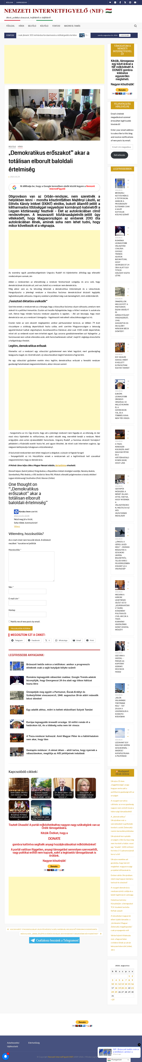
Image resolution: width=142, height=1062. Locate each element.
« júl (112, 999)
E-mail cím (14, 598)
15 (129, 984)
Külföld (44, 26)
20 (122, 988)
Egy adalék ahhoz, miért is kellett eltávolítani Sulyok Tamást (122, 362)
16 (132, 984)
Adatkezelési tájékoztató (13, 1044)
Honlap (12, 610)
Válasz (17, 526)
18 (116, 988)
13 (122, 984)
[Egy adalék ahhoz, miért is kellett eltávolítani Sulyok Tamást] (120, 347)
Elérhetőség (34, 1042)
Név (11, 587)
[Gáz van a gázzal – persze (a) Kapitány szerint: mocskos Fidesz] (120, 646)
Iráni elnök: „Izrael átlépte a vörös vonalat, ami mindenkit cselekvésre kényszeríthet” (59, 934)
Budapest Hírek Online (122, 773)
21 (126, 988)
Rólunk (9, 2)
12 (119, 984)
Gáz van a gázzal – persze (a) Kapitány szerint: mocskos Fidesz (120, 663)
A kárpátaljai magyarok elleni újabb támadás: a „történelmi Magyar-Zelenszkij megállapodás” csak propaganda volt (121, 923)
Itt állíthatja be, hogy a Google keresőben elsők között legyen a (57, 187)
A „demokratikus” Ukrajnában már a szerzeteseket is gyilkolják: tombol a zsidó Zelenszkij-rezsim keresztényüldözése (122, 823)
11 (116, 984)
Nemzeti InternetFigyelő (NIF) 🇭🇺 (58, 10)
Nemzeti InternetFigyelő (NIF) (60, 1057)
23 (132, 988)
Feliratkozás (119, 155)
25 (116, 992)
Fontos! (56, 26)
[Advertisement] (54, 64)
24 (112, 992)
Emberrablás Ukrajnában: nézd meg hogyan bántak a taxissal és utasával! (122, 879)
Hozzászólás (15, 549)
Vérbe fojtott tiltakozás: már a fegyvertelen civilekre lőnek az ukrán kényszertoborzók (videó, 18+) (121, 942)
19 (119, 988)
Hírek (21, 26)
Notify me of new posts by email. (25, 621)
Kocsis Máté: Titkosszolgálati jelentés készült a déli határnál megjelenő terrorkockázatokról (53, 929)
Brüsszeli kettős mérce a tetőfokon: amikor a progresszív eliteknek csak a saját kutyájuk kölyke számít (122, 204)
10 (112, 984)
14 (126, 984)
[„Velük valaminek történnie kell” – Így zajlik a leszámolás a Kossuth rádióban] (120, 688)
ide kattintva (60, 465)
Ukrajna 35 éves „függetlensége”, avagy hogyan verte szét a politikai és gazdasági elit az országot (122, 788)
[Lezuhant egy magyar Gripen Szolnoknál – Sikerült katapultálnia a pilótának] (120, 732)
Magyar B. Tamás (72, 26)
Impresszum (21, 2)
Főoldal (10, 26)
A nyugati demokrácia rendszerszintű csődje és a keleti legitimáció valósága (122, 891)
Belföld (32, 26)
